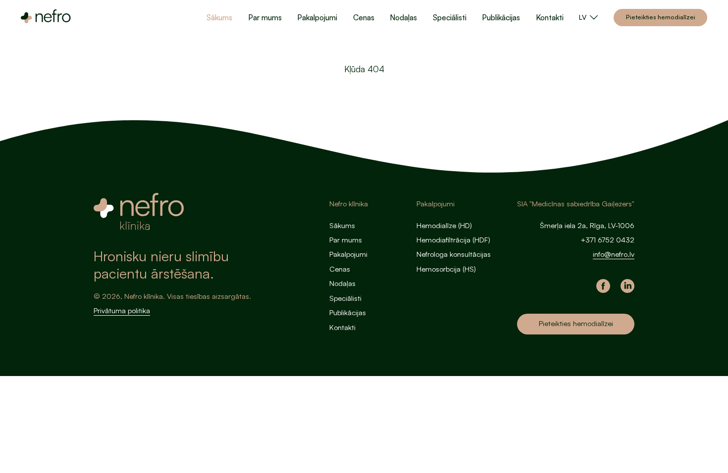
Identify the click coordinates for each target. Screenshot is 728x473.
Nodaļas (403, 17)
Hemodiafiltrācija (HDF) (453, 239)
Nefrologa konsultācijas (453, 254)
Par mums (265, 17)
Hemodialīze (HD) (444, 225)
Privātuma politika (122, 310)
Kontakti (550, 17)
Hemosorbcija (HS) (446, 269)
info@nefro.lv (613, 254)
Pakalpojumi (317, 17)
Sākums (219, 17)
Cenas (363, 17)
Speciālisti (450, 17)
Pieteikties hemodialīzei (660, 17)
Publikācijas (501, 17)
